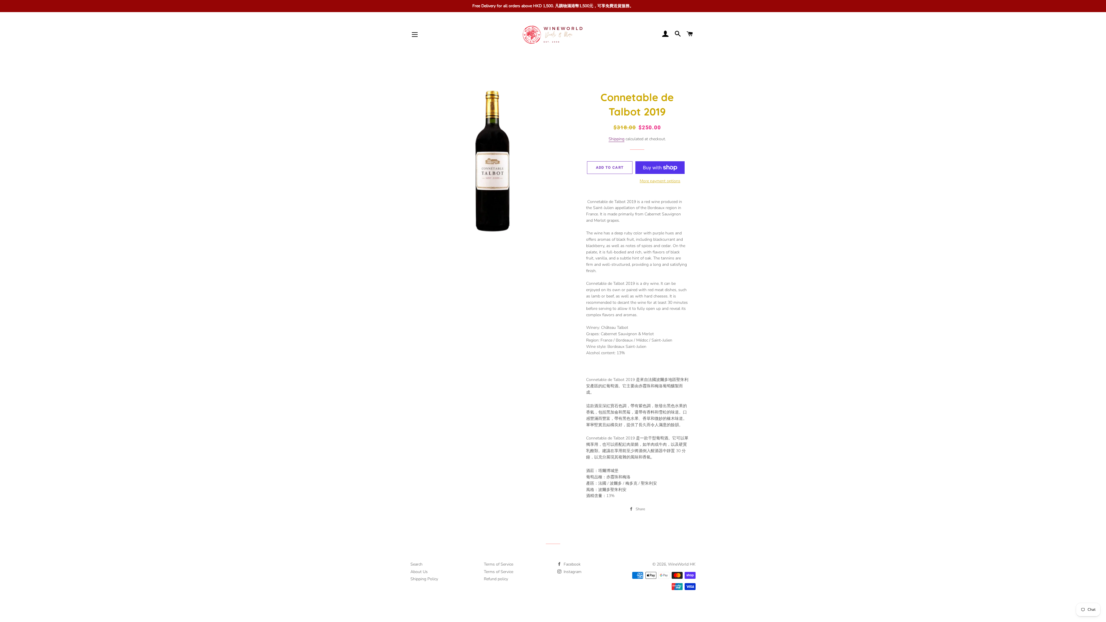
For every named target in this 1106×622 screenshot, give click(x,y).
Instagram (572, 571)
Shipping (616, 139)
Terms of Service (498, 564)
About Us (419, 571)
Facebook (572, 564)
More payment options (660, 181)
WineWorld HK (682, 564)
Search (416, 564)
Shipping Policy (424, 579)
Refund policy (496, 579)
